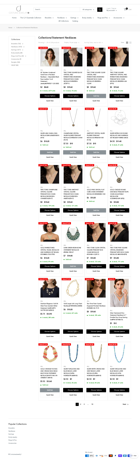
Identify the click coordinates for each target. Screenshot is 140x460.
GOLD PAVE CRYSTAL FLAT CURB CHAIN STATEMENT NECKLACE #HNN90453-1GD (96, 192)
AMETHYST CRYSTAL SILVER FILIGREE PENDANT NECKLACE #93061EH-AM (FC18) (96, 137)
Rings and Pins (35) (17, 56)
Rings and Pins (102, 18)
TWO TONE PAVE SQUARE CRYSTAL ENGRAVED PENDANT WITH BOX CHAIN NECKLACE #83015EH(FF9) (119, 251)
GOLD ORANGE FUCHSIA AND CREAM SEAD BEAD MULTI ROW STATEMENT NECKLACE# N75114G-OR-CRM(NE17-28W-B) (49, 373)
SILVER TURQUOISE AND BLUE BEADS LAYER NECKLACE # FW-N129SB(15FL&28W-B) (118, 372)
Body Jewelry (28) (16, 53)
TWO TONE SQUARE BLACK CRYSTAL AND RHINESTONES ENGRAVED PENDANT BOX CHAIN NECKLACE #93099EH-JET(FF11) (73, 78)
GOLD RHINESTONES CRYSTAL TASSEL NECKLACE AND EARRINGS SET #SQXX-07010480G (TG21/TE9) (49, 251)
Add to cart (50, 96)
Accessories (118, 18)
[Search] (99, 9)
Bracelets (48, 18)
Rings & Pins (13, 440)
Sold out (96, 96)
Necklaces (61, 18)
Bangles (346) (15, 62)
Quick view (49, 101)
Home (14, 18)
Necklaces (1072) (16, 47)
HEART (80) (14, 65)
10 (92, 404)
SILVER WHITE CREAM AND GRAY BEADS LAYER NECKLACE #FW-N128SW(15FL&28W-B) (96, 372)
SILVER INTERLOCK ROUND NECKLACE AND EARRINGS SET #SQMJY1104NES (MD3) (119, 135)
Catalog (75, 21)
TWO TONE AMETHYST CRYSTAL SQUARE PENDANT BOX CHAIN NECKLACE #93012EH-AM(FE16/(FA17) (71, 194)
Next (124, 404)
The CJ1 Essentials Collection (30, 18)
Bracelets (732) (16, 43)
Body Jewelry (87, 18)
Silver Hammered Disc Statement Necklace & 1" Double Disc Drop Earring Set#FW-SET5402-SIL (118, 316)
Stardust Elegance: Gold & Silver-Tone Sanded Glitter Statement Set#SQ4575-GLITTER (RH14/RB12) (49, 307)
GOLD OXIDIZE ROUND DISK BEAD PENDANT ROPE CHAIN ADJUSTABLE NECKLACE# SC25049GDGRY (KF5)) (119, 194)
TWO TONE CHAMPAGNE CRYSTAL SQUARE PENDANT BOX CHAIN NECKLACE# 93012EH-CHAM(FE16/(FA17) (48, 194)
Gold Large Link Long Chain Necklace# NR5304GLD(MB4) (73, 305)
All (41, 70)
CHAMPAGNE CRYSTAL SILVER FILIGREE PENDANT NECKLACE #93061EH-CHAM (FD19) (73, 137)
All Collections (64, 21)
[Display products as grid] (127, 43)
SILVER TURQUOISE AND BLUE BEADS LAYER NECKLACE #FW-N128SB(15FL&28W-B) (72, 372)
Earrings (73, 18)
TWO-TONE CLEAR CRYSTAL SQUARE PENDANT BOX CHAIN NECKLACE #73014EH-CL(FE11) (96, 251)
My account (111, 10)
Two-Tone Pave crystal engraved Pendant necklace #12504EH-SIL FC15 (96, 306)
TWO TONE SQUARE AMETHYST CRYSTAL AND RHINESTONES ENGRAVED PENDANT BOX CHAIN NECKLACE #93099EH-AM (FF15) (118, 78)
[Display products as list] (130, 43)
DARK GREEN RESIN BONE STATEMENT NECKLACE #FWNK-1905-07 (72, 250)
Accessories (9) (16, 59)
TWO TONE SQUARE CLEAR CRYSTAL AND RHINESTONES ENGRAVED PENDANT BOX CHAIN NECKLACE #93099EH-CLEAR (96, 78)
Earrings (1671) (16, 50)
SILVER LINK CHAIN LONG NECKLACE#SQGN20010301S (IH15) (49, 135)
